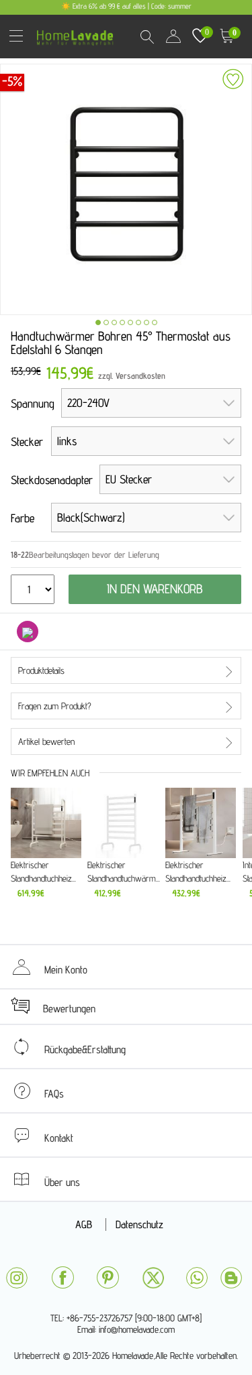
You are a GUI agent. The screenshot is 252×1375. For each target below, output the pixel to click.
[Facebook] (62, 1277)
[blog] (231, 1278)
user (173, 36)
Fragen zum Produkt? (54, 706)
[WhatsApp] (197, 1278)
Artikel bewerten (46, 741)
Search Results (146, 36)
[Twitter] (153, 1278)
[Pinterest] (107, 1277)
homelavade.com (78, 33)
